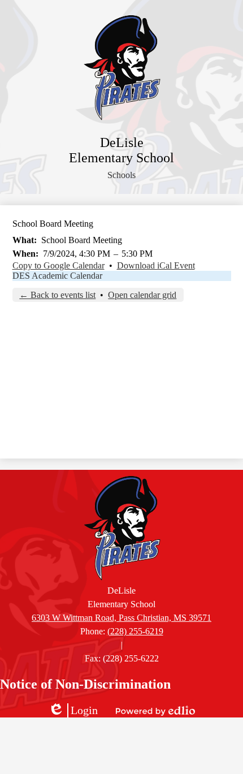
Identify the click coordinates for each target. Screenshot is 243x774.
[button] (121, 175)
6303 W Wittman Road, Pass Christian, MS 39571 (121, 617)
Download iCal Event (156, 265)
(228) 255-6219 (135, 631)
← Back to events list (57, 295)
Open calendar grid (142, 295)
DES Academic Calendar (57, 275)
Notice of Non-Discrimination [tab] (85, 684)
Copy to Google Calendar (58, 265)
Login (73, 710)
